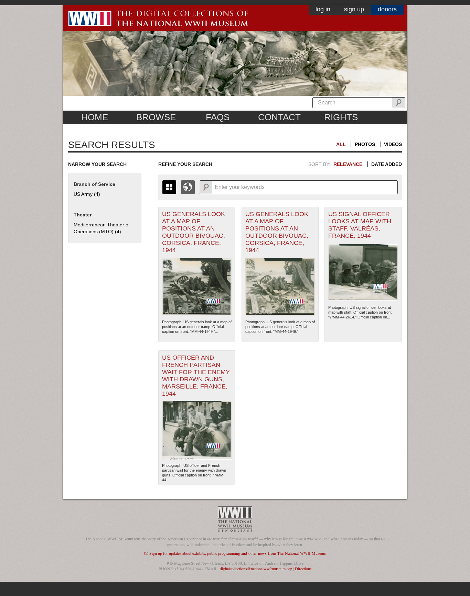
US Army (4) (87, 194)
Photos (365, 144)
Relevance (347, 164)
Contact (279, 117)
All (341, 144)
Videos (393, 144)
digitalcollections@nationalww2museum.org (256, 568)
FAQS (217, 117)
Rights (341, 117)
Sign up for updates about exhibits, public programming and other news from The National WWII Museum (237, 553)
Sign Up (354, 9)
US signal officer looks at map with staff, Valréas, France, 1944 (359, 225)
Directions (303, 568)
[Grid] (169, 187)
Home (94, 117)
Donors (387, 9)
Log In (323, 9)
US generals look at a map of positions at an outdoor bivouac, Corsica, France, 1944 (193, 232)
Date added (386, 164)
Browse (156, 117)
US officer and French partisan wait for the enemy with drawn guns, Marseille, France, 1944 (196, 375)
